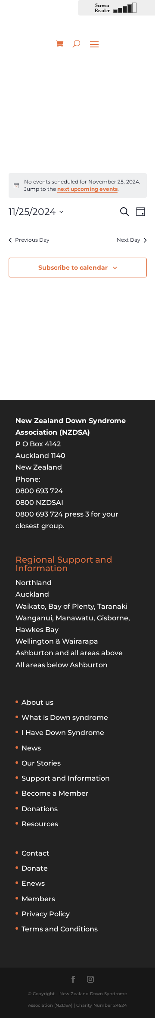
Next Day (128, 240)
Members (38, 899)
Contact (36, 853)
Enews (33, 883)
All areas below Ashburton (62, 665)
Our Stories (41, 763)
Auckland (32, 594)
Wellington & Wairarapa (57, 641)
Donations (40, 809)
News (31, 748)
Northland (34, 583)
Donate (35, 868)
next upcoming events (87, 189)
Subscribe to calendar (73, 267)
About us (37, 702)
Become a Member (55, 793)
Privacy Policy (46, 914)
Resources (40, 824)
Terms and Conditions (60, 929)
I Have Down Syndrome (63, 732)
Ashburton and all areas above (69, 653)
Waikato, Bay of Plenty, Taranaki (71, 606)
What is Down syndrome (65, 717)
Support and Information (66, 778)
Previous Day (32, 240)
